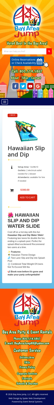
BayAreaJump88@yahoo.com (31, 343)
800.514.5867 (30, 71)
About (15, 78)
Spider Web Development (34, 398)
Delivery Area (27, 357)
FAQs (25, 78)
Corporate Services (27, 373)
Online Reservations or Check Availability (24, 61)
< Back (12, 115)
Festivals (27, 378)
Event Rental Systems (32, 401)
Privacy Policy (27, 367)
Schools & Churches (27, 383)
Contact (36, 78)
